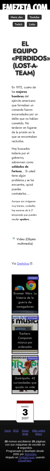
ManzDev (30, 454)
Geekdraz (23, 263)
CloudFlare (24, 460)
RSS (16, 430)
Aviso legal (25, 432)
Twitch (18, 24)
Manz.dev (17, 17)
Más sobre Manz (38, 432)
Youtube (34, 17)
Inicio (7, 430)
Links (32, 24)
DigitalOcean (27, 457)
